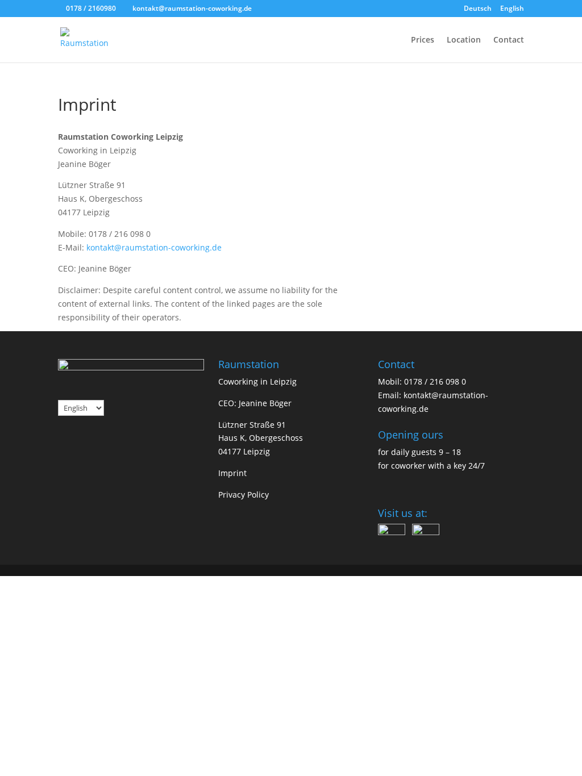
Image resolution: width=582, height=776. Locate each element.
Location (464, 40)
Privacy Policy (243, 494)
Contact (508, 40)
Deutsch (478, 9)
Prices (422, 40)
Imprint (232, 473)
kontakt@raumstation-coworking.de (154, 247)
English (512, 9)
